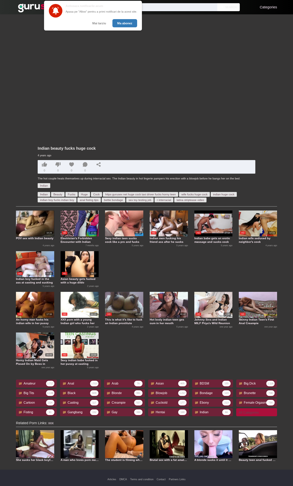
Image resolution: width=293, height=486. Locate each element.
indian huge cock (223, 194)
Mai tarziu (99, 23)
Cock (96, 194)
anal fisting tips (89, 200)
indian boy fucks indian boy (57, 200)
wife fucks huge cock (194, 194)
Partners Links (177, 479)
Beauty (57, 194)
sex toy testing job (140, 200)
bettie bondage (113, 200)
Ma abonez (124, 23)
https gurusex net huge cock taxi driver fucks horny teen (140, 194)
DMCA (123, 479)
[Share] (98, 164)
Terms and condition (141, 479)
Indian (44, 185)
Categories (268, 7)
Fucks (71, 194)
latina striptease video (190, 200)
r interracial (164, 200)
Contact (161, 479)
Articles (111, 479)
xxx (51, 423)
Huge (84, 194)
